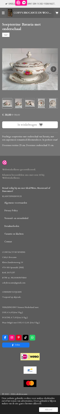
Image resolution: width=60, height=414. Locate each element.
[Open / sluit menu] (3, 13)
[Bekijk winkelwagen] (57, 13)
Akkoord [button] (48, 409)
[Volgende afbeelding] (53, 69)
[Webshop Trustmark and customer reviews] (4, 163)
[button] (7, 103)
